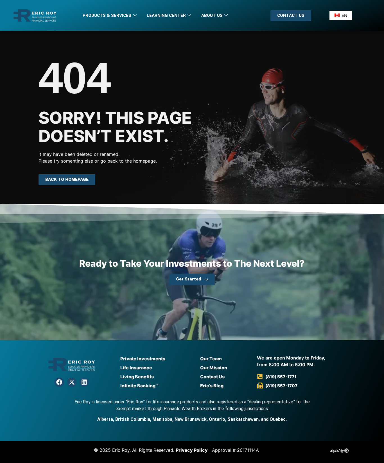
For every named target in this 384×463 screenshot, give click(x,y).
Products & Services (107, 15)
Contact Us (212, 376)
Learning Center (166, 15)
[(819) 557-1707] (260, 385)
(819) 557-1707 (281, 385)
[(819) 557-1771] (260, 376)
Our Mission (213, 367)
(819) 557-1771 (280, 376)
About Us (212, 15)
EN (343, 15)
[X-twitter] (72, 382)
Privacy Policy (192, 450)
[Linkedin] (84, 382)
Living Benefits (137, 376)
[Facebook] (59, 382)
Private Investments (142, 358)
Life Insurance (136, 367)
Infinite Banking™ (139, 385)
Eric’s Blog (211, 385)
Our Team (211, 358)
